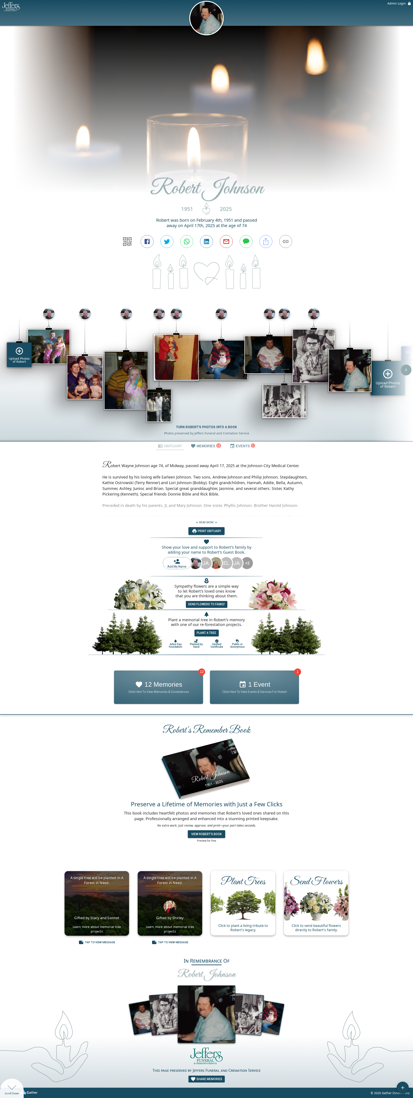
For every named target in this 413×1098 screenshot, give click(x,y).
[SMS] (246, 241)
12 (202, 672)
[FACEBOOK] (147, 241)
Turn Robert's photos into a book (206, 427)
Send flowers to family (206, 604)
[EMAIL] (226, 241)
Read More (206, 522)
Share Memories (209, 1079)
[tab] (170, 445)
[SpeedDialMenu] (403, 1088)
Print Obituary (209, 531)
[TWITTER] (166, 241)
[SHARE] (265, 241)
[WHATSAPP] (186, 241)
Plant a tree (206, 633)
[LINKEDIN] (206, 241)
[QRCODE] (127, 241)
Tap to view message (100, 942)
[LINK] (285, 241)
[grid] (206, 372)
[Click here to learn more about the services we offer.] (206, 1057)
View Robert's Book (206, 834)
